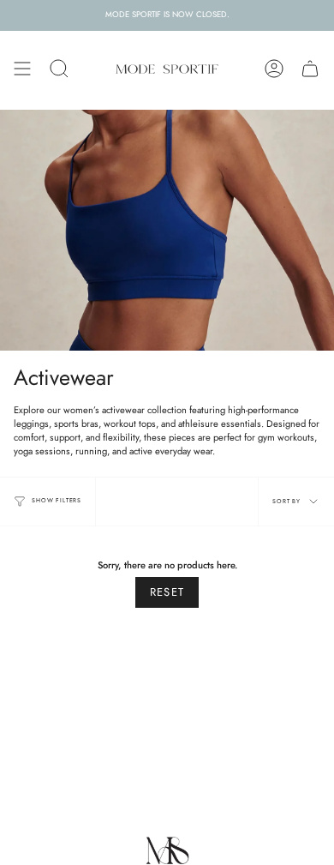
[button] (59, 69)
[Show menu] (22, 69)
